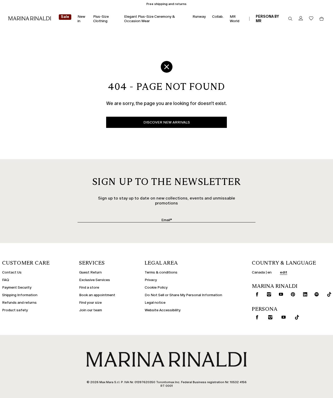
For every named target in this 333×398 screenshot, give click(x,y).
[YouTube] (279, 294)
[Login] (301, 18)
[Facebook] (255, 294)
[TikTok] (327, 294)
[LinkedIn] (303, 294)
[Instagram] (267, 294)
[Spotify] (315, 294)
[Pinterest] (291, 294)
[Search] (290, 19)
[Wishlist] (311, 18)
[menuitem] (65, 18)
